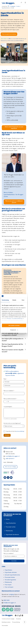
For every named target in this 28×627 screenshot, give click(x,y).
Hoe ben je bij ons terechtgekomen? (12, 423)
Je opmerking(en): (8, 406)
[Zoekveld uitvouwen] (21, 2)
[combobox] (5, 401)
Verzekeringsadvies (10, 579)
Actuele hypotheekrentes (12, 575)
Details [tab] (14, 300)
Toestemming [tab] (5, 300)
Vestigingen (12, 6)
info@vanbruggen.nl (9, 602)
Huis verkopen (9, 587)
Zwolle (18, 6)
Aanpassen (13, 330)
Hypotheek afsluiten (11, 572)
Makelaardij (9, 530)
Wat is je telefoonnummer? (10, 398)
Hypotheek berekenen (12, 534)
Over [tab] (23, 300)
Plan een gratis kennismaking (9, 34)
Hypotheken (8, 570)
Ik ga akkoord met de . (15, 431)
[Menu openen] (25, 2)
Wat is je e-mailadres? (9, 390)
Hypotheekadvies (11, 523)
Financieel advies (10, 527)
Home (7, 519)
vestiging (11, 594)
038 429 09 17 (10, 458)
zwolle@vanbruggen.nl (13, 456)
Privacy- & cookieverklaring (14, 318)
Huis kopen (8, 584)
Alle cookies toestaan (14, 325)
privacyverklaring (20, 431)
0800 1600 (6, 600)
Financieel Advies (10, 577)
